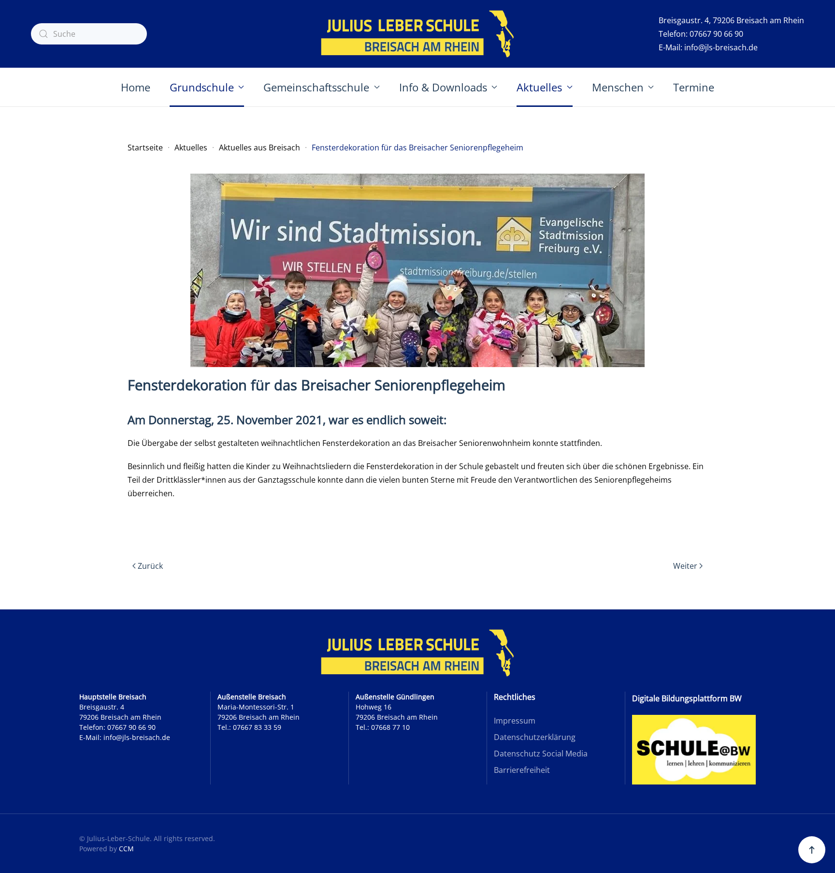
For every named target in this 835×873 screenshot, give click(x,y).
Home (135, 87)
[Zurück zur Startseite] (417, 34)
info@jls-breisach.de (721, 47)
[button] (811, 849)
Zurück (150, 566)
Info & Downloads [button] (443, 87)
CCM (126, 848)
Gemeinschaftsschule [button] (316, 87)
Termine (693, 87)
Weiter (685, 566)
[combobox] (89, 33)
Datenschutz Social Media (541, 753)
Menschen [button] (618, 87)
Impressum (514, 720)
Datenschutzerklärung (535, 737)
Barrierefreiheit (522, 770)
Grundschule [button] (202, 87)
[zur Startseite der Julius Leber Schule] (417, 653)
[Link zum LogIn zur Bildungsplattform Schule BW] (694, 749)
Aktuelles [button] (539, 87)
